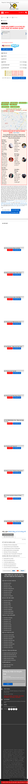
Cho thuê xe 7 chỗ (7, 621)
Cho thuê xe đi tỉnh (7, 594)
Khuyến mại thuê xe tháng (9, 658)
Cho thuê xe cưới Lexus (8, 647)
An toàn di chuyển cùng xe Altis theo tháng (13, 521)
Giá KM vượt (6, 67)
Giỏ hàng (15, 17)
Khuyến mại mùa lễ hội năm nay (10, 654)
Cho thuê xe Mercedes (8, 600)
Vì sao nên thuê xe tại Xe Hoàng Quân (11, 546)
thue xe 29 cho (6, 763)
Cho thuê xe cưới (7, 585)
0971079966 (12, 697)
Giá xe (4, 61)
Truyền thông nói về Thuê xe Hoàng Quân (12, 548)
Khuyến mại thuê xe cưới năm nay (10, 653)
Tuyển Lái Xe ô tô (7, 666)
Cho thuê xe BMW (7, 604)
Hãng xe (5, 53)
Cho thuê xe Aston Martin (8, 611)
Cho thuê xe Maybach (8, 609)
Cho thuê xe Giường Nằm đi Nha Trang (12, 272)
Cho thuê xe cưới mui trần (9, 635)
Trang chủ (3, 2)
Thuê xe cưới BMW (7, 755)
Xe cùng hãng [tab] (6, 210)
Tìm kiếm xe (21, 12)
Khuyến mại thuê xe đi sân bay (10, 660)
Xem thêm (24, 539)
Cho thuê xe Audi (7, 602)
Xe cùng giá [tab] (5, 212)
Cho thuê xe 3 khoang (8, 617)
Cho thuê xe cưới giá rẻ (8, 638)
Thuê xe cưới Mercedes (8, 754)
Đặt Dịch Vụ (7, 49)
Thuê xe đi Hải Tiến (17, 769)
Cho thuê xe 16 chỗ (7, 624)
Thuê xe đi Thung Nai (8, 775)
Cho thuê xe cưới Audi (8, 645)
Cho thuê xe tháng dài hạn (9, 588)
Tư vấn (9, 17)
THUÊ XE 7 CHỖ (23, 202)
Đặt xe (10, 249)
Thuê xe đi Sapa (13, 772)
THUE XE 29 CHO (13, 205)
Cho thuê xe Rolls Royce (8, 613)
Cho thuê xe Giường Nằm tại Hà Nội (12, 248)
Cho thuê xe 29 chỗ (7, 626)
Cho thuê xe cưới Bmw (8, 642)
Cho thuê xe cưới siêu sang (9, 640)
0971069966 (6, 697)
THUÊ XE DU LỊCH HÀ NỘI (5, 202)
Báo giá (4, 17)
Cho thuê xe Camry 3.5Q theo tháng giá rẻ (13, 470)
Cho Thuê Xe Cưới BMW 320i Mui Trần (12, 322)
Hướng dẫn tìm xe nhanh (8, 558)
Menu (7, 12)
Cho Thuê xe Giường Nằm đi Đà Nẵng (12, 297)
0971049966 (15, 696)
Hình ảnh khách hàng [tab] (9, 536)
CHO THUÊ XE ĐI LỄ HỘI (18, 204)
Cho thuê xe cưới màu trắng (9, 636)
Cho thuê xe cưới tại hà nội (18, 752)
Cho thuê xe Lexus (7, 605)
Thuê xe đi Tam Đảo (10, 773)
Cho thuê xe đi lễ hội (8, 592)
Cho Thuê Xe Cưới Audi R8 (10, 371)
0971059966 (21, 696)
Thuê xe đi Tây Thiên (19, 775)
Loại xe (4, 56)
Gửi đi (8, 684)
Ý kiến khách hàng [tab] (8, 534)
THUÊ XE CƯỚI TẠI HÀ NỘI (8, 204)
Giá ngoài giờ (6, 64)
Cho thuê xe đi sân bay (8, 590)
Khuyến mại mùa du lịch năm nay (10, 656)
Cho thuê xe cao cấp (8, 586)
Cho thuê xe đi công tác (8, 595)
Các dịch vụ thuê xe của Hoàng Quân (11, 567)
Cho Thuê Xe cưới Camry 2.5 (10, 446)
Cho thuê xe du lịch (7, 583)
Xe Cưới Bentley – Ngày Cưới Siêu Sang (13, 346)
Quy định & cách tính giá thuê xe (10, 564)
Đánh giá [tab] (15, 78)
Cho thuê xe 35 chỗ (7, 628)
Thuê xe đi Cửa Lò (7, 769)
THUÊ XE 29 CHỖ (14, 203)
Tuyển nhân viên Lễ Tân (8, 664)
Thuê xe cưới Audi (19, 754)
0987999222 (17, 697)
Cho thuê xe (10, 751)
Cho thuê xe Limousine (8, 607)
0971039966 (9, 696)
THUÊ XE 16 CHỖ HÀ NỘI (5, 203)
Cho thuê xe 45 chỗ (7, 630)
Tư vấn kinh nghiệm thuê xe (9, 562)
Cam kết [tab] (22, 78)
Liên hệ (17, 2)
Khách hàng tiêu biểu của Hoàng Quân (11, 550)
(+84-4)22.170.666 (9, 694)
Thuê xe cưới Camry (17, 755)
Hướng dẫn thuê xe (11, 2)
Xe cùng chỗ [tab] (14, 212)
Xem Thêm (16, 132)
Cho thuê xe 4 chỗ (7, 619)
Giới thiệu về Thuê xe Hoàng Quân (10, 544)
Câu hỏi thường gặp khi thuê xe (10, 565)
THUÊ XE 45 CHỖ (21, 205)
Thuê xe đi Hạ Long (14, 770)
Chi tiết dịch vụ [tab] (6, 78)
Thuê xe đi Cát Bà (20, 773)
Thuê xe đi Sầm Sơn (19, 767)
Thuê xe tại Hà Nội (18, 751)
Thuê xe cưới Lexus (7, 757)
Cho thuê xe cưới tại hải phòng (11, 758)
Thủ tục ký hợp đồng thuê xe (9, 560)
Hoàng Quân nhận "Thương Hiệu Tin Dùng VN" (13, 553)
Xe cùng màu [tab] (15, 210)
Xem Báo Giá (17, 249)
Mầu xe (4, 59)
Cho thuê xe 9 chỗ (7, 623)
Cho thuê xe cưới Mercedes (9, 644)
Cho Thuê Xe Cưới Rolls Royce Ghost (12, 395)
